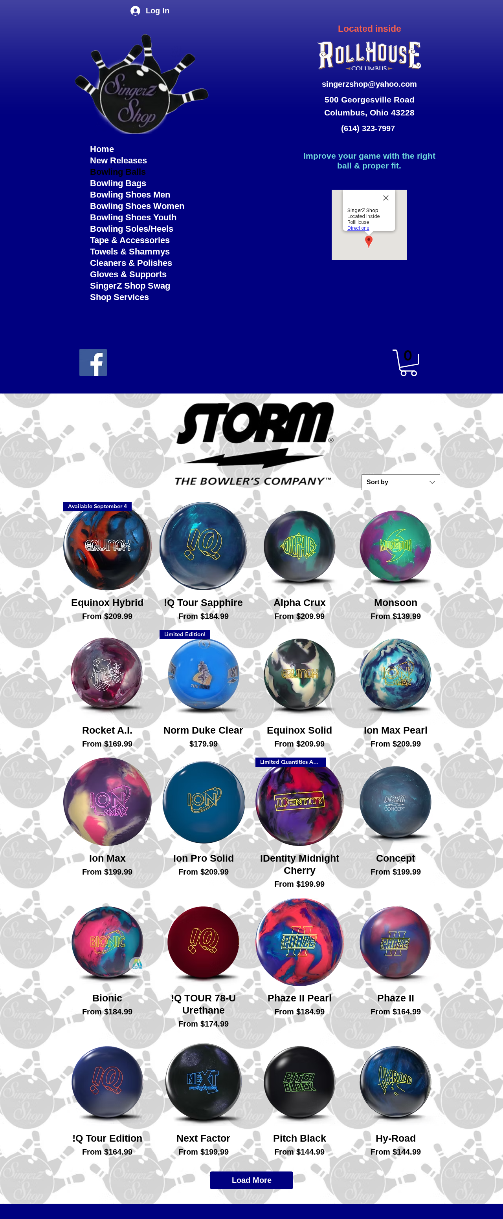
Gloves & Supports (128, 274)
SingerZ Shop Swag (130, 286)
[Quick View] (204, 546)
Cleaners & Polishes (131, 263)
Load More (252, 1180)
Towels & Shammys (130, 251)
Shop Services (119, 297)
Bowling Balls (118, 172)
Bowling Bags (118, 183)
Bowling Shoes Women (137, 206)
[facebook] (93, 362)
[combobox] (401, 482)
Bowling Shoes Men (130, 195)
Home (102, 149)
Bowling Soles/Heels (131, 229)
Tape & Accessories (130, 240)
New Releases (118, 160)
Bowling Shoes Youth (133, 217)
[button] (408, 363)
